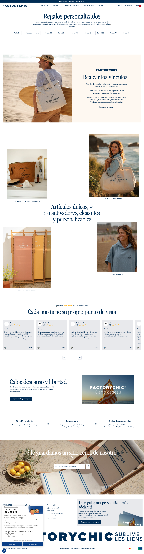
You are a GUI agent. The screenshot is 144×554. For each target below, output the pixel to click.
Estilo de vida (116, 274)
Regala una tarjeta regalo (21, 399)
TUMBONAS (44, 6)
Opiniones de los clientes (55, 513)
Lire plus (72, 26)
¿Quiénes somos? (53, 508)
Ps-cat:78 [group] (126, 33)
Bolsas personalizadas (113, 199)
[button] (80, 357)
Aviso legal (50, 511)
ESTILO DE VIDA (89, 6)
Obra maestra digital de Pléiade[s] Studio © (15, 548)
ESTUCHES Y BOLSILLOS (71, 6)
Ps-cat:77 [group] (113, 33)
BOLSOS (55, 6)
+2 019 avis (85, 305)
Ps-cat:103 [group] (62, 33)
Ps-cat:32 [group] (88, 33)
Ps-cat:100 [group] (48, 33)
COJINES (101, 6)
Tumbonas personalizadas (25, 290)
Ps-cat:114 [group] (75, 33)
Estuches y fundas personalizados (26, 201)
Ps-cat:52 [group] (100, 33)
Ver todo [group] (17, 33)
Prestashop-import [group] (32, 33)
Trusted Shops (130, 427)
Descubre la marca (106, 107)
